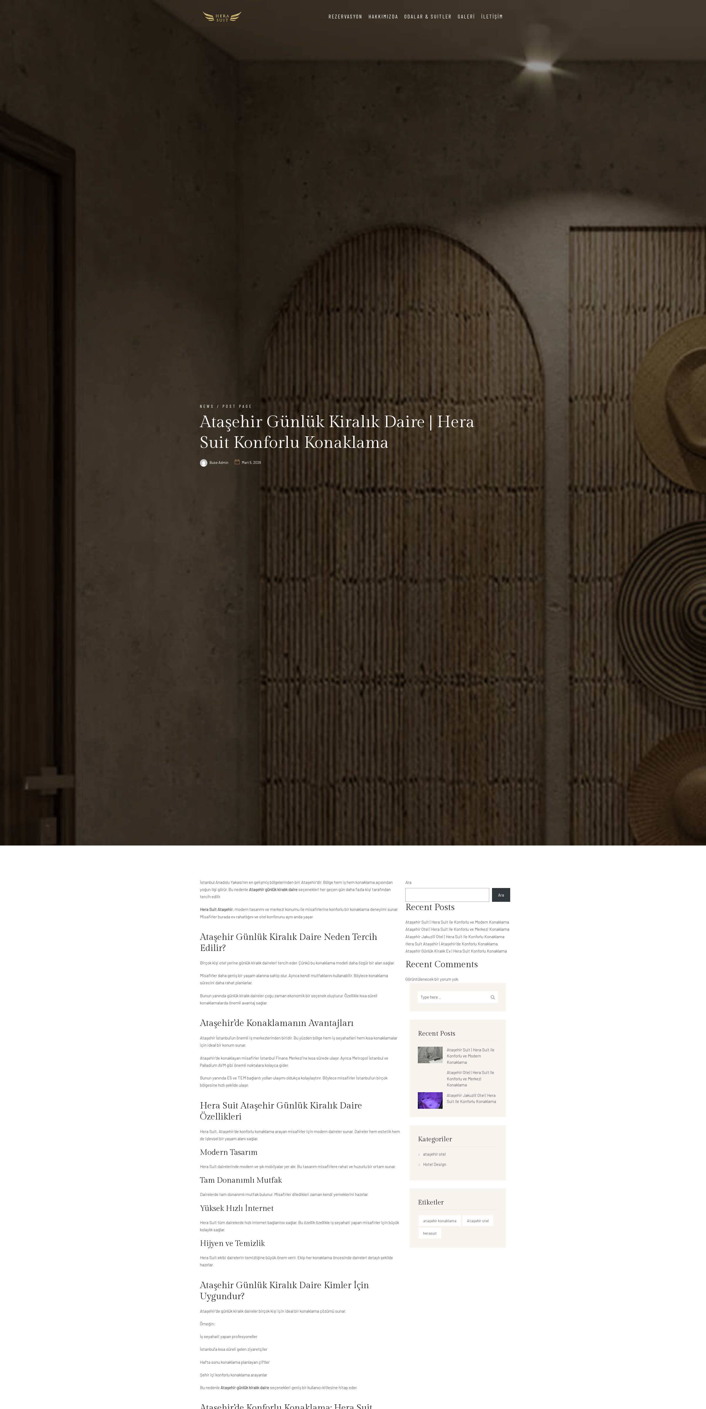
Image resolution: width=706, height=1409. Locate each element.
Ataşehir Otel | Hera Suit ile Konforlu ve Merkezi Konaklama (457, 929)
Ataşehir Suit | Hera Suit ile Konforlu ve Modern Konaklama (457, 921)
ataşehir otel (434, 1154)
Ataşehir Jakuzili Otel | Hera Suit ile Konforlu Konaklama (454, 936)
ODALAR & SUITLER (428, 16)
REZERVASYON (345, 16)
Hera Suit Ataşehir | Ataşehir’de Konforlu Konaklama (451, 943)
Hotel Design (434, 1164)
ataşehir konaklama (439, 1220)
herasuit (430, 1233)
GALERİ (466, 16)
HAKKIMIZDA (383, 16)
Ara (408, 882)
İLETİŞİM (492, 16)
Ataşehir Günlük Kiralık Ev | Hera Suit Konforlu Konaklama (456, 950)
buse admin (219, 462)
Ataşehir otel (478, 1220)
